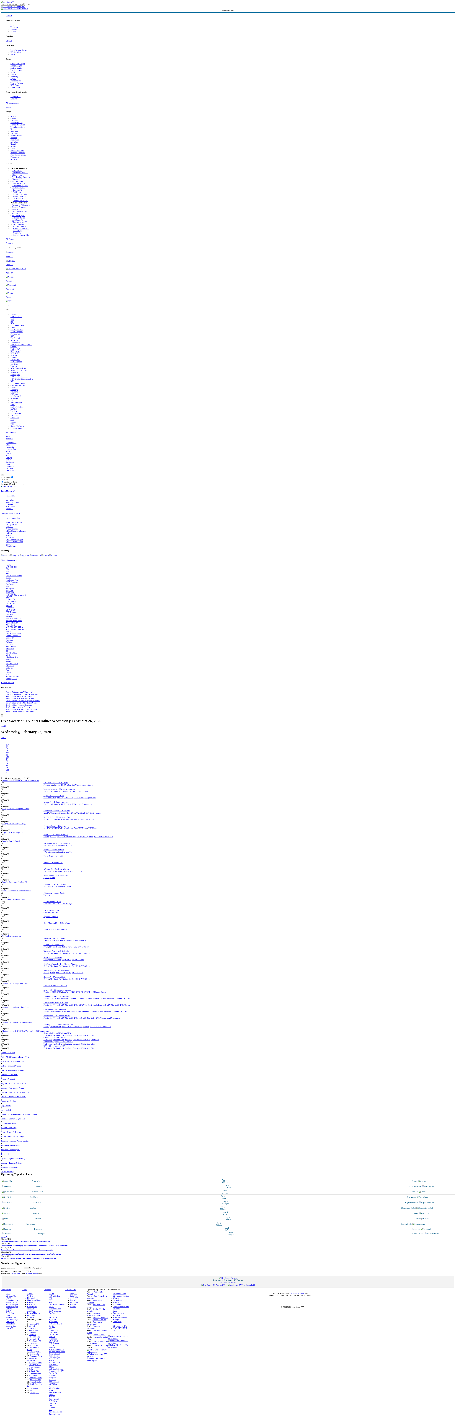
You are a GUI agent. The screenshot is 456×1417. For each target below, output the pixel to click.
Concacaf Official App (81, 1035)
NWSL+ (13, 409)
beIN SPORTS (16, 317)
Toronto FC (17, 190)
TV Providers (70, 1290)
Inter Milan (14, 140)
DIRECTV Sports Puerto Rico (90, 998)
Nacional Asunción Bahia (55, 986)
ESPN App (54, 940)
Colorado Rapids (18, 218)
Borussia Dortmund (17, 153)
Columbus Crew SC (20, 201)
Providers (116, 1309)
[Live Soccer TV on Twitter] (97, 1356)
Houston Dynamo (19, 207)
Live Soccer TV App (121, 1296)
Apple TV (14, 340)
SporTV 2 (80, 871)
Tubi (12, 420)
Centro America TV (18, 385)
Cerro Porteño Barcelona (55, 1009)
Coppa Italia (15, 87)
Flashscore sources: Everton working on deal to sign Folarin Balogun (25, 1241)
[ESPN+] (53, 555)
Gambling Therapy (297, 1293)
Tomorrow (14, 27)
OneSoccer (95, 1040)
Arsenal (13, 116)
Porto (12, 148)
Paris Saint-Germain (18, 155)
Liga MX (14, 99)
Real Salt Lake (18, 224)
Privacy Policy (15, 1273)
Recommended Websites (118, 1314)
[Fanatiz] (45, 555)
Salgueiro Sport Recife (54, 893)
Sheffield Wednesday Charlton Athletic (60, 964)
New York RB (34, 1339)
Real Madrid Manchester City (57, 817)
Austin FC (17, 233)
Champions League (17, 64)
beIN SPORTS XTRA (19, 377)
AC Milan (14, 142)
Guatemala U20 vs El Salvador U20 (57, 1033)
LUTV (52, 973)
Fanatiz (13, 315)
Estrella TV (14, 388)
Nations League (16, 68)
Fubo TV (73, 1296)
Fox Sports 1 (15, 334)
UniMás (81, 819)
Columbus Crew (36, 1356)
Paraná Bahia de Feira (54, 850)
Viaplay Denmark (79, 940)
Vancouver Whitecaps (32, 1359)
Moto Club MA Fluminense (56, 876)
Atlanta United (35, 1352)
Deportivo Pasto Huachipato (56, 996)
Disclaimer (117, 1304)
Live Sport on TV (119, 1326)
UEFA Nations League (14, 542)
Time (15, 482)
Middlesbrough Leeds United (57, 970)
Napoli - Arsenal (99, 1335)
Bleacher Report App (67, 813)
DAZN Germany (113, 1018)
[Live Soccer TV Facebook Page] (97, 1352)
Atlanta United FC (20, 196)
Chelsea (13, 118)
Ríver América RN (53, 863)
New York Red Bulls (20, 186)
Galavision (54, 813)
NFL (120, 1328)
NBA (115, 1328)
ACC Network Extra (18, 368)
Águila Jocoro (51, 917)
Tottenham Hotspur (17, 127)
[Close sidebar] (2, 715)
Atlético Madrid (16, 136)
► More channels (7, 683)
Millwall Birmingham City (55, 938)
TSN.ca (85, 791)
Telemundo (14, 357)
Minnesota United (35, 1378)
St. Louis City (34, 1371)
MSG (12, 405)
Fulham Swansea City (54, 945)
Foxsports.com (87, 785)
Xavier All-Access (17, 426)
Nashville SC (17, 171)
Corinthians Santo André (55, 884)
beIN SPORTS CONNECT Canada (116, 998)
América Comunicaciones (56, 802)
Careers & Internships (121, 1307)
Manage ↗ (10, 491)
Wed (7, 753)
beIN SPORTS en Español (16, 595)
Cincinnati (32, 1335)
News (8, 436)
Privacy (116, 1302)
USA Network (15, 351)
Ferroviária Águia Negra (55, 856)
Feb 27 (3, 738)
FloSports (14, 392)
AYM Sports (15, 375)
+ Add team (10, 496)
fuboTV (13, 347)
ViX (12, 424)
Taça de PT (10, 468)
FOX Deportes (16, 362)
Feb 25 (3, 726)
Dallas (31, 1369)
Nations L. (10, 447)
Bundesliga (14, 76)
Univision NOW (82, 813)
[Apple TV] (24, 555)
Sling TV (73, 1294)
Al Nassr (13, 159)
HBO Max (14, 398)
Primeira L (10, 466)
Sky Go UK (72, 947)
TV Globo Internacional (53, 871)
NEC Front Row (16, 407)
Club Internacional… (20, 173)
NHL (125, 1328)
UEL (8, 445)
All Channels (11, 432)
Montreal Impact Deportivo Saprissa (59, 789)
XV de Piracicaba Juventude (57, 843)
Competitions (6, 513)
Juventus (13, 138)
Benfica (13, 146)
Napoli (13, 144)
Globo (72, 871)
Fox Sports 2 (15, 338)
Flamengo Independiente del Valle (58, 1024)
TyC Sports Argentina (85, 837)
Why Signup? (37, 1268)
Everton (13, 129)
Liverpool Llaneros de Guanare (57, 990)
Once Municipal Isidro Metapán (57, 923)
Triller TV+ (14, 418)
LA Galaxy (17, 231)
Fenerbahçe (14, 157)
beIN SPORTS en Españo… (21, 345)
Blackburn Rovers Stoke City (57, 951)
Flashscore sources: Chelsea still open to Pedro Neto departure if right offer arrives (31, 1254)
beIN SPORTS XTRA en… (54, 1363)
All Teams (9, 239)
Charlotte (32, 1332)
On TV (27, 778)
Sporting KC (34, 1393)
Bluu (93, 1035)
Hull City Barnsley (53, 958)
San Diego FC (17, 220)
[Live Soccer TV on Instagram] (97, 1361)
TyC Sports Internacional (66, 837)
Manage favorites (9, 486)
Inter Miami (33, 1326)
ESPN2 (13, 327)
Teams (8, 107)
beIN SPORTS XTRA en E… (21, 379)
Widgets (116, 1298)
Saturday (13, 29)
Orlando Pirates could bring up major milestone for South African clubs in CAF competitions (34, 1245)
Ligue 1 (13, 79)
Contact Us (117, 1322)
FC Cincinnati (17, 181)
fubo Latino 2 (15, 396)
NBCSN (13, 355)
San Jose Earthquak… (20, 211)
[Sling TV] (14, 555)
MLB (115, 1330)
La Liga (13, 72)
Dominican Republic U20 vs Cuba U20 (58, 1042)
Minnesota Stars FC (19, 222)
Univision (14, 364)
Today (12, 25)
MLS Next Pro (16, 403)
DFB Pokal (14, 85)
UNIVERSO (15, 360)
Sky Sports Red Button (58, 947)
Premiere (13, 411)
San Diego (33, 1375)
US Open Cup (15, 52)
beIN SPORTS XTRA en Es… (17, 629)
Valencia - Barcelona (100, 1318)
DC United (17, 192)
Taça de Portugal (16, 83)
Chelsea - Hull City (101, 1345)
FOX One (14, 394)
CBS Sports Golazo (17, 383)
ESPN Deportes (16, 332)
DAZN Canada (95, 813)
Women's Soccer (119, 1294)
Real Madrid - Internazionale (95, 1323)
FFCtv (46, 947)
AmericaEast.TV (16, 372)
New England (34, 1330)
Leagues (9, 41)
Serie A (13, 74)
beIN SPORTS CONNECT (79, 992)
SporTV (69, 845)
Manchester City (16, 123)
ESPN (12, 321)
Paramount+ (15, 342)
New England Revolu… (21, 177)
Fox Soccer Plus (16, 330)
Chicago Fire (17, 175)
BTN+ (12, 381)
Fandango (14, 390)
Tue (7, 749)
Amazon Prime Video (18, 370)
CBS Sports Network (18, 325)
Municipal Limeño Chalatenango (58, 904)
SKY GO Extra (83, 947)
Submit (27, 1268)
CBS (12, 319)
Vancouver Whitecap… (21, 205)
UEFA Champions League (16, 531)
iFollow (62, 940)
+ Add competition (13, 518)
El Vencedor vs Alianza (52, 902)
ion (11, 400)
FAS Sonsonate (51, 910)
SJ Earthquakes (34, 1367)
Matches (9, 16)
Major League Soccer (18, 50)
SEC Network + (16, 413)
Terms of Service (31, 1273)
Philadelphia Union (20, 194)
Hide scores (8, 778)
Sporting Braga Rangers (55, 826)
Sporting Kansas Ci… (21, 235)
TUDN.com (76, 785)
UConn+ (13, 422)
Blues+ (69, 940)
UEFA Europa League (14, 540)
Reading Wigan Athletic (54, 977)
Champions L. (11, 443)
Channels (9, 243)
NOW (68, 973)
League (6, 482)
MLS (8, 451)
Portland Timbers (19, 226)
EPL (7, 455)
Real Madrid (15, 133)
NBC (12, 323)
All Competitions (12, 103)
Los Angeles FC (18, 209)
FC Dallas (16, 214)
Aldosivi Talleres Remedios (56, 835)
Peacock (13, 366)
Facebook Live (58, 1035)
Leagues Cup (15, 97)
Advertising (117, 1300)
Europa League (16, 66)
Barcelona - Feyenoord (94, 1327)
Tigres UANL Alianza (54, 796)
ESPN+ (13, 336)
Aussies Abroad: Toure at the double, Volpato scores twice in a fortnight (27, 1250)
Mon (7, 745)
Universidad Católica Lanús (56, 1003)
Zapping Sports (16, 428)
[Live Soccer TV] (8, 2)
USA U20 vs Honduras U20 (54, 1046)
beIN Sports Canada (98, 992)
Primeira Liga (15, 81)
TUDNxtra (77, 791)
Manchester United (17, 125)
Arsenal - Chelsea (99, 1320)
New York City (34, 1337)
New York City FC (19, 183)
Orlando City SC (18, 188)
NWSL (13, 54)
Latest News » (6, 1237)
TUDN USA (15, 349)
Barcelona (14, 131)
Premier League (16, 70)
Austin (31, 1390)
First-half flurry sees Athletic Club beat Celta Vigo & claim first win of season (28, 1258)
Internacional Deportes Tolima (57, 1016)
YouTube (68, 1035)
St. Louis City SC (18, 216)
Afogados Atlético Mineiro (56, 869)
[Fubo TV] (5, 555)
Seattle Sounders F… (21, 229)
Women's (9, 439)
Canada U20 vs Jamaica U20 (54, 1037)
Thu (7, 758)
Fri (7, 762)
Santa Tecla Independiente (55, 930)
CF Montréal (18, 198)
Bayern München (17, 151)
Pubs (115, 1311)
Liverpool (14, 120)
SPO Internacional (50, 845)
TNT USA (14, 415)
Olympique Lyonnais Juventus (57, 811)
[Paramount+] (35, 555)
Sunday (13, 31)
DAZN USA (15, 353)
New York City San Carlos (56, 783)
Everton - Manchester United (94, 1314)
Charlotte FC (17, 179)
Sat (7, 766)
